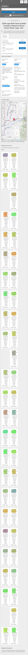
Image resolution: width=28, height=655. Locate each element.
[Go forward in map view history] (3, 122)
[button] (14, 119)
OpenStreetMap (19, 139)
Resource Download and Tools (4, 36)
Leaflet (10, 139)
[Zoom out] (3, 117)
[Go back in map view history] (3, 124)
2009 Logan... (5, 169)
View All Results (14, 20)
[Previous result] (9, 20)
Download (22, 42)
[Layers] (24, 103)
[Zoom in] (3, 103)
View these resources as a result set (10, 147)
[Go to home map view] (3, 120)
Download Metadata (8, 53)
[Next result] (19, 20)
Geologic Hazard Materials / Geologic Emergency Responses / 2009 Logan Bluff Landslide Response (13, 651)
